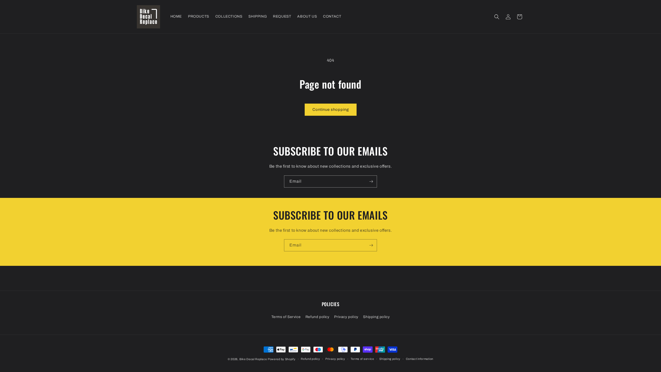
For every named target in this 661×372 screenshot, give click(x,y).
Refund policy (317, 317)
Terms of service (362, 358)
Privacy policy (346, 317)
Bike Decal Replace (253, 359)
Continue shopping (330, 109)
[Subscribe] (371, 181)
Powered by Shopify (282, 359)
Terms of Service (286, 317)
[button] (496, 16)
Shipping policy (376, 317)
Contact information (419, 358)
